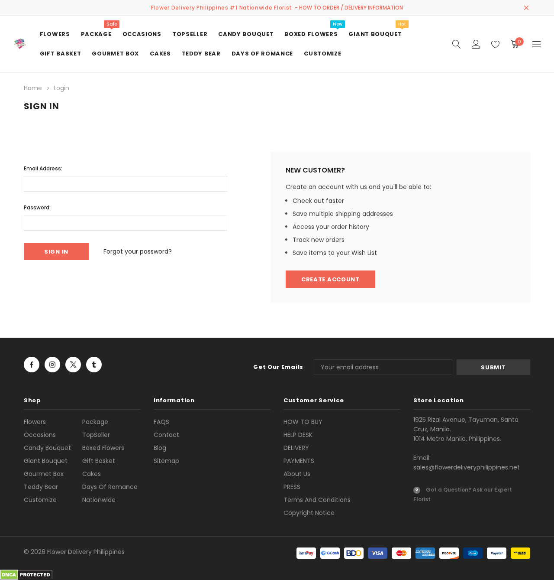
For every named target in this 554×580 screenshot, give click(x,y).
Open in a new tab (31, 364)
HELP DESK (297, 434)
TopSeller (96, 434)
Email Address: (43, 168)
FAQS (161, 421)
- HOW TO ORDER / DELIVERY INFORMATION (349, 7)
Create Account (330, 279)
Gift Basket (98, 460)
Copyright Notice (309, 512)
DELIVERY (296, 447)
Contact (166, 434)
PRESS (291, 486)
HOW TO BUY (302, 421)
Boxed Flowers (103, 447)
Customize (40, 499)
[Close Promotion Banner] (526, 8)
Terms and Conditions (317, 499)
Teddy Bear (41, 486)
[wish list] (495, 44)
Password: (37, 207)
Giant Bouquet (46, 460)
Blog (160, 447)
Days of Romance (110, 486)
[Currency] (536, 44)
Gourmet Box (44, 473)
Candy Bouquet (47, 447)
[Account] (476, 44)
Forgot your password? (137, 251)
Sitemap (166, 460)
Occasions (40, 434)
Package (95, 421)
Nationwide (99, 499)
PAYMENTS (298, 460)
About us (296, 473)
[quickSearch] (456, 44)
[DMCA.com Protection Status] (26, 574)
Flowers (35, 421)
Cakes (91, 473)
